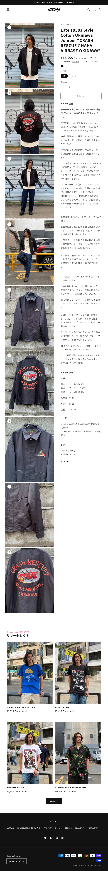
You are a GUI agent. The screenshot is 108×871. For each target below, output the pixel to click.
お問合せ (11, 828)
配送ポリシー (95, 828)
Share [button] (66, 461)
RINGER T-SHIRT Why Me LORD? (21, 707)
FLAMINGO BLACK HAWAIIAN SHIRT (71, 787)
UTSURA (81, 865)
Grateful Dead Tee (15, 787)
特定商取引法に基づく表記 (28, 828)
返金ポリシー (81, 828)
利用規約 (69, 828)
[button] (8, 9)
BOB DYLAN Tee (62, 707)
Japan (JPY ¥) (15, 861)
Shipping (75, 61)
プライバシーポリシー (52, 828)
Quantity (64, 82)
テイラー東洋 (67, 24)
